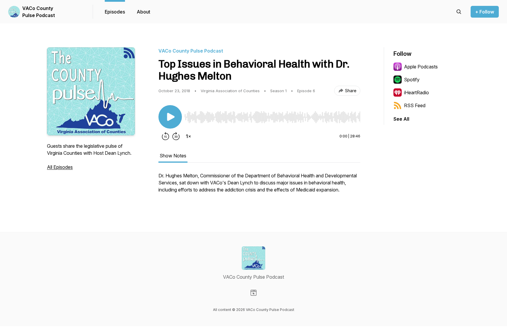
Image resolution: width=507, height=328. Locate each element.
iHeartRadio (416, 92)
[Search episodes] (459, 11)
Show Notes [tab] (173, 156)
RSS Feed (414, 105)
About (143, 12)
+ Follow (484, 12)
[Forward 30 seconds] (176, 136)
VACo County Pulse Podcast (38, 11)
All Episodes (60, 167)
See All (401, 119)
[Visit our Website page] (253, 293)
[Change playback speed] (188, 136)
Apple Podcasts (421, 67)
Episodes (115, 12)
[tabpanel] (259, 185)
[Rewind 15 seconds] (165, 136)
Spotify (412, 80)
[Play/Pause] (170, 117)
